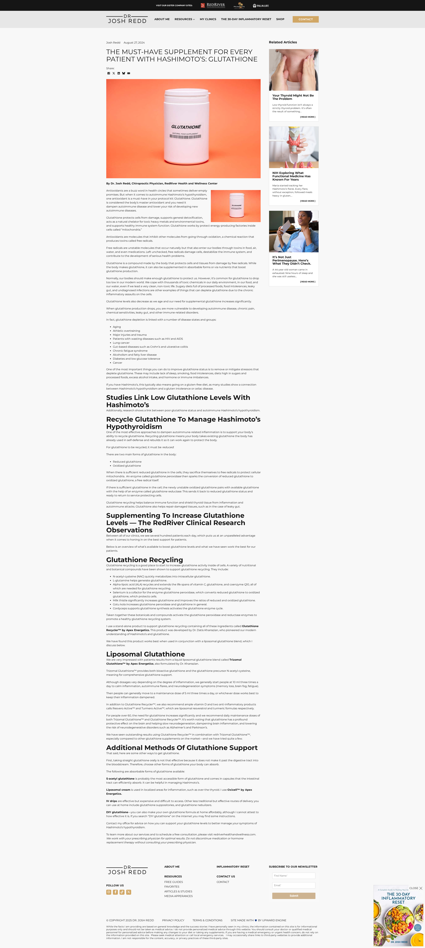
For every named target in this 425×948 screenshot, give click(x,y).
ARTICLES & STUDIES (178, 891)
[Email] (128, 73)
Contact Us (226, 876)
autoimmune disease (132, 206)
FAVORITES (171, 886)
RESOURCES (173, 876)
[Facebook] (108, 73)
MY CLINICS (208, 19)
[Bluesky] (123, 73)
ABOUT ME (162, 19)
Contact (306, 19)
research (128, 410)
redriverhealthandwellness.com (234, 834)
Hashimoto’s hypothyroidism (187, 194)
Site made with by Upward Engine (258, 920)
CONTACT (223, 882)
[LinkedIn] (118, 73)
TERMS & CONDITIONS (207, 920)
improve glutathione (185, 369)
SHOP (280, 19)
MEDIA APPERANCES (178, 896)
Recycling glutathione (160, 436)
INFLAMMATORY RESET (233, 866)
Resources (183, 19)
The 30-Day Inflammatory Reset (246, 19)
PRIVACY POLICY (173, 920)
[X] (113, 73)
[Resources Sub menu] (194, 19)
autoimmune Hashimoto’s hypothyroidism (231, 410)
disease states (190, 319)
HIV (167, 338)
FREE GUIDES (173, 882)
